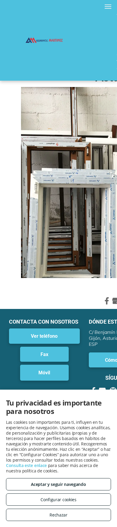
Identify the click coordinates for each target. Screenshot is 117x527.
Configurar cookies (58, 499)
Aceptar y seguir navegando (58, 484)
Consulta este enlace (26, 465)
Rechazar (59, 515)
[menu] (108, 7)
